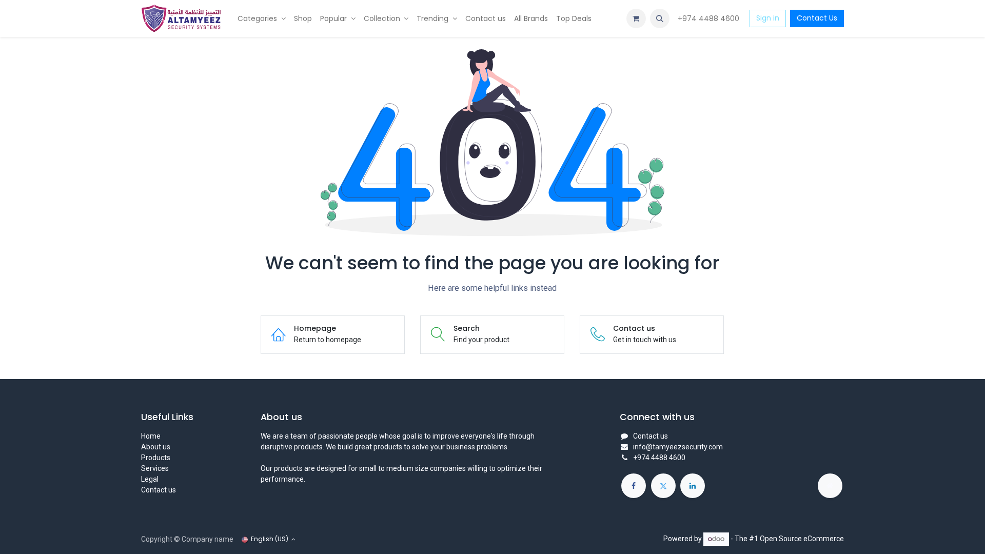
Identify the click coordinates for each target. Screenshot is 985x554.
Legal (150, 479)
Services (155, 468)
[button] (659, 18)
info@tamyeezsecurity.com (678, 447)
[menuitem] (261, 18)
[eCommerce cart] (636, 18)
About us (155, 447)
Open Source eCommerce (802, 539)
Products (155, 457)
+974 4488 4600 (709, 18)
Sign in (767, 18)
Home (151, 436)
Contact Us (817, 18)
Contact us (158, 490)
